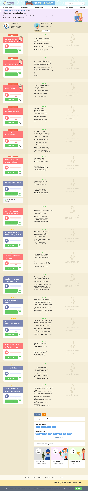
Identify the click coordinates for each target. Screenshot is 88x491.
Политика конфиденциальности (61, 485)
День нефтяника (40, 461)
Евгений (55, 433)
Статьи (27, 477)
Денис (50, 433)
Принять (78, 488)
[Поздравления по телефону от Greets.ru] (8, 3)
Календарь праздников (8, 7)
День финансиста (75, 461)
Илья (49, 427)
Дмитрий (44, 427)
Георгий (38, 433)
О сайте (61, 477)
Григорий (44, 433)
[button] (7, 46)
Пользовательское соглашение (75, 485)
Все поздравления (59, 437)
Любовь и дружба (39, 7)
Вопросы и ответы (50, 477)
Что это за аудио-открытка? (10, 200)
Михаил (69, 433)
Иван (60, 433)
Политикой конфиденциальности (64, 488)
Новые (46, 30)
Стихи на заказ (37, 477)
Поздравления (24, 7)
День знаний (56, 461)
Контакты (82, 7)
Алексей (38, 427)
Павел (54, 427)
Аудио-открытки (54, 7)
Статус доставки (69, 7)
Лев (64, 433)
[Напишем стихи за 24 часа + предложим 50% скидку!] (40, 3)
